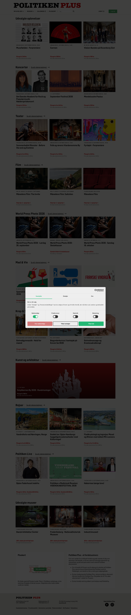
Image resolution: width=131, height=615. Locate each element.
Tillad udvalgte (65, 323)
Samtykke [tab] (39, 296)
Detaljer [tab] (65, 296)
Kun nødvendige (40, 323)
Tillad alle (91, 323)
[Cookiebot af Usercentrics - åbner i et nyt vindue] (96, 290)
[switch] (55, 316)
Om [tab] (92, 296)
